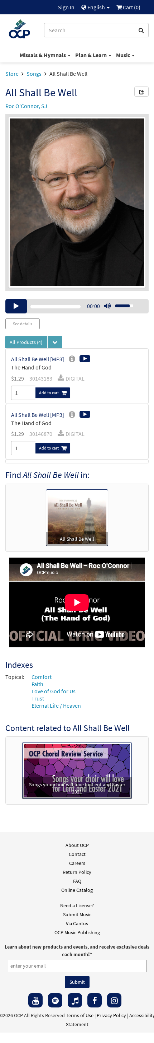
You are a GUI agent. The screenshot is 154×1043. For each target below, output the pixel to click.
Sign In (66, 7)
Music (123, 55)
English (96, 7)
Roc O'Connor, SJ (26, 106)
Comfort (42, 676)
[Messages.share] (141, 92)
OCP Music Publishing (77, 932)
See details (22, 323)
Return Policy (77, 872)
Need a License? (77, 905)
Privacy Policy (111, 1015)
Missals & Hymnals (43, 55)
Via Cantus (77, 923)
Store (12, 73)
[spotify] (55, 1000)
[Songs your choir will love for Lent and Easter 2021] (77, 769)
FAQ (77, 881)
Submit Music (77, 914)
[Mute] (107, 306)
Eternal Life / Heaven (56, 705)
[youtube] (35, 1000)
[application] (77, 306)
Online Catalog (77, 890)
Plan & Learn (91, 55)
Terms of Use (79, 1015)
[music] (75, 1000)
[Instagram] (114, 1000)
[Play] (16, 306)
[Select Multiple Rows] (55, 342)
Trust (38, 698)
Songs (34, 73)
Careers (77, 863)
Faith (37, 684)
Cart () (131, 7)
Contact (77, 854)
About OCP (77, 845)
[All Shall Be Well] (77, 517)
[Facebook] (94, 1000)
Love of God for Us (54, 691)
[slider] (120, 303)
